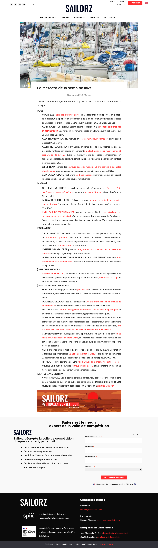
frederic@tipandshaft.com (108, 520)
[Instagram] (19, 4)
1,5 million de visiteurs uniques (82, 353)
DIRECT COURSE (48, 18)
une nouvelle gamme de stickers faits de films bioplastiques (88, 309)
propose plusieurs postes (68, 114)
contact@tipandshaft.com (91, 509)
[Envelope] (24, 4)
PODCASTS (79, 18)
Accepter (103, 544)
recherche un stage (108, 277)
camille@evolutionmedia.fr (108, 537)
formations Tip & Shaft (57, 237)
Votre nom (89, 446)
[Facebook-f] (11, 4)
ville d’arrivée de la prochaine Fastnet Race (98, 361)
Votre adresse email (93, 436)
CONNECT (94, 18)
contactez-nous (64, 245)
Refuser (110, 544)
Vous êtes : (90, 466)
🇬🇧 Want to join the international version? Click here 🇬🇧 (114, 484)
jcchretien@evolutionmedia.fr (115, 533)
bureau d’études (93, 192)
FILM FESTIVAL (111, 18)
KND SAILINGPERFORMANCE (58, 212)
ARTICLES (65, 18)
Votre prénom (91, 456)
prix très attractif (105, 385)
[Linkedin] (15, 4)
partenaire (82, 289)
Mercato (87, 95)
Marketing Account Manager (93, 138)
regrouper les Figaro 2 (82, 365)
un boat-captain (83, 174)
